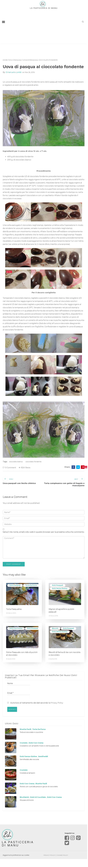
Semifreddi (43, 756)
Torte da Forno (31, 585)
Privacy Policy (57, 703)
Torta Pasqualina (13, 609)
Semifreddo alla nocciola (29, 759)
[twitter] (78, 467)
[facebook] (73, 467)
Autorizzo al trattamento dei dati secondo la (36, 703)
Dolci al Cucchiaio (38, 797)
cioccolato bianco (16, 462)
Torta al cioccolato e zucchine (31, 732)
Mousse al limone (27, 800)
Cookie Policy (62, 855)
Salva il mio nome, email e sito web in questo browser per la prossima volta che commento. (43, 532)
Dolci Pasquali (15, 60)
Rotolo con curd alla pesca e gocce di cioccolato (39, 787)
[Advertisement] (43, 26)
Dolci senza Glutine (59, 588)
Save (86, 467)
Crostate (23, 743)
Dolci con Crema (16, 628)
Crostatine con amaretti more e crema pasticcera (39, 746)
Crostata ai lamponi (27, 773)
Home (5, 60)
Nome (10, 683)
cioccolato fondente (33, 462)
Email (10, 693)
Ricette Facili (25, 729)
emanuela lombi (13, 72)
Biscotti (55, 628)
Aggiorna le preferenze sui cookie (16, 855)
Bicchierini (24, 797)
